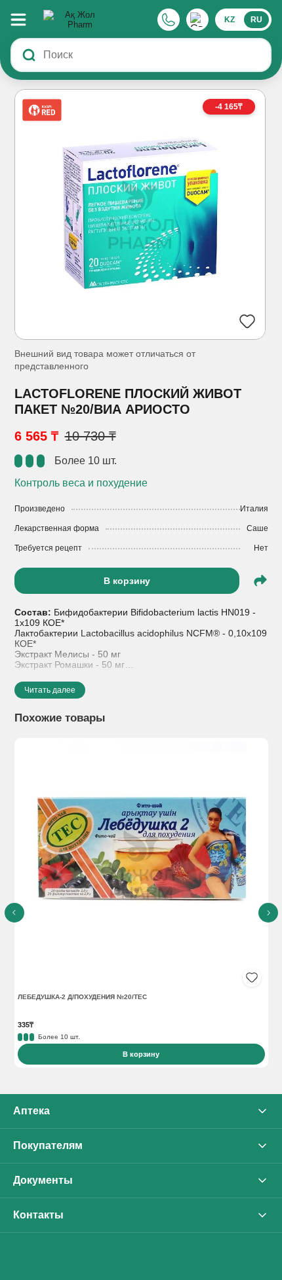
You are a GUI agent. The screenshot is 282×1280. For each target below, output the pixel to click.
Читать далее (49, 690)
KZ (229, 19)
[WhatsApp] (197, 20)
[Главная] (74, 19)
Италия (254, 508)
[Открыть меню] (24, 19)
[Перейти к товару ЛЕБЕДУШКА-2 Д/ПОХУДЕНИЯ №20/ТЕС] (141, 866)
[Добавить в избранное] (252, 977)
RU (256, 19)
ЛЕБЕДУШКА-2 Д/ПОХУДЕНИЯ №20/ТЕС (82, 996)
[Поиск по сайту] (29, 55)
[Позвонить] (168, 20)
